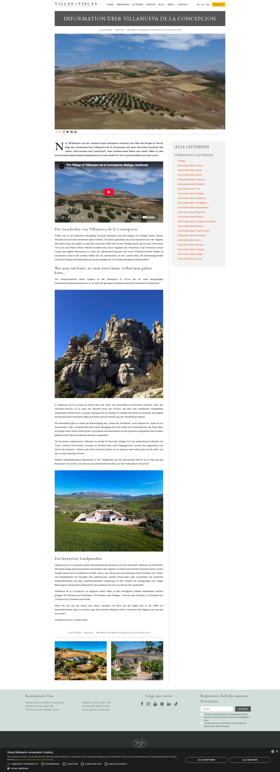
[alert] (140, 760)
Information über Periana (190, 226)
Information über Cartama (191, 249)
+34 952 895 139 (101, 702)
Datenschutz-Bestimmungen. (216, 726)
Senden (243, 708)
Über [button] (170, 4)
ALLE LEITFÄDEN (192, 146)
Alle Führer (105, 30)
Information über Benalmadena (193, 207)
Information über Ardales (190, 253)
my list (219, 4)
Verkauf (151, 4)
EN (198, 4)
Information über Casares (190, 165)
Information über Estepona (191, 179)
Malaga (119, 30)
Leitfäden (137, 4)
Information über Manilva (190, 216)
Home (110, 4)
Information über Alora (189, 240)
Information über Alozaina (191, 244)
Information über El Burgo (191, 193)
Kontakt (183, 4)
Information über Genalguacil (192, 202)
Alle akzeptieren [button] (206, 760)
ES (203, 4)
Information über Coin (189, 188)
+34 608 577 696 (100, 706)
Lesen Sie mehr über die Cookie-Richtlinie (36, 759)
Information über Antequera (192, 235)
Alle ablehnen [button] (250, 760)
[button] (93, 768)
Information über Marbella (191, 184)
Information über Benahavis (191, 198)
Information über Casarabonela (193, 230)
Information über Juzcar (190, 258)
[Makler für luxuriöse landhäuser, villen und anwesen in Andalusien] (77, 4)
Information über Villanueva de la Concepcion (154, 30)
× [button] (277, 751)
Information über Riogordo (191, 212)
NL (208, 4)
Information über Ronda (190, 174)
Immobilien (123, 4)
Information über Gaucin (190, 170)
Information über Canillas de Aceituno (197, 221)
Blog (161, 4)
